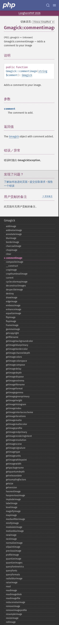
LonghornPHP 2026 (29, 13)
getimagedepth (14, 372)
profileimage (12, 554)
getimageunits (13, 455)
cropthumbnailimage (17, 273)
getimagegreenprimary (18, 396)
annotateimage (14, 234)
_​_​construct (12, 266)
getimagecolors (14, 357)
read (8, 586)
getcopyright (12, 333)
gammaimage (13, 329)
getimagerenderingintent (19, 436)
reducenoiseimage (15, 602)
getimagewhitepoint (16, 459)
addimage (11, 226)
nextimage (11, 539)
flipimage (11, 317)
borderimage (12, 242)
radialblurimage (14, 578)
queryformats (13, 574)
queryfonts (11, 570)
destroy (10, 293)
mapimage (11, 515)
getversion (11, 487)
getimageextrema (15, 380)
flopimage (11, 321)
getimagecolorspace (16, 360)
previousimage (13, 550)
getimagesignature (15, 448)
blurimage (11, 238)
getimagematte (14, 420)
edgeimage (11, 301)
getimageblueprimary (17, 345)
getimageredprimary (16, 432)
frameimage (12, 325)
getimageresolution (16, 440)
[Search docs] (48, 5)
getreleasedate (14, 475)
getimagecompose (15, 364)
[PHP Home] (9, 5)
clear (8, 254)
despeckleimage (14, 289)
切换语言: (26, 21)
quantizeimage (13, 558)
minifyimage (12, 523)
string (42, 71)
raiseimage (12, 582)
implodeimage (13, 499)
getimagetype (13, 452)
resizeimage (12, 618)
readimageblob (14, 594)
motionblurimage (15, 531)
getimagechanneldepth (18, 353)
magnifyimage (13, 511)
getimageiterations (16, 416)
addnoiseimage (14, 230)
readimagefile (13, 598)
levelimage (11, 507)
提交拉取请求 (37, 181)
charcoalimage (13, 246)
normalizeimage (14, 543)
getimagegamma (14, 392)
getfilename (12, 337)
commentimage (14, 258)
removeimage (13, 606)
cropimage (11, 269)
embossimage (13, 305)
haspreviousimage (15, 495)
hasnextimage (13, 491)
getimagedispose (15, 376)
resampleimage (14, 614)
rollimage (11, 622)
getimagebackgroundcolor (19, 341)
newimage (11, 535)
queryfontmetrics (15, 566)
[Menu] (54, 5)
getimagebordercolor (17, 349)
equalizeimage (13, 313)
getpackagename (15, 467)
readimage (11, 590)
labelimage (12, 503)
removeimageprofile (16, 610)
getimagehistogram (16, 404)
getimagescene (14, 444)
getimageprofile (14, 428)
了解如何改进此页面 (16, 181)
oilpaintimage (13, 547)
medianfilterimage (15, 519)
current (9, 277)
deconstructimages (16, 285)
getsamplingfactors (16, 479)
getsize (9, 483)
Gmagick (27, 75)
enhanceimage (13, 309)
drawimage (11, 297)
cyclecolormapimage (17, 281)
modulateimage (14, 527)
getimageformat (14, 388)
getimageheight (14, 400)
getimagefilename (15, 384)
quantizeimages (14, 562)
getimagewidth (13, 463)
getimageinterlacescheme (19, 412)
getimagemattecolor (16, 424)
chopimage (11, 250)
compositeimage (14, 262)
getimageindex (13, 408)
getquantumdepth (15, 471)
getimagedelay (13, 368)
